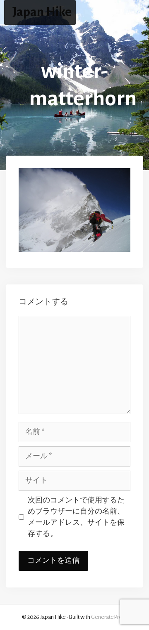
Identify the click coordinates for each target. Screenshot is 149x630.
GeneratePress (109, 617)
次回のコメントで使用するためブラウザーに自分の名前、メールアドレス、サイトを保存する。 (76, 517)
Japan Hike (42, 12)
